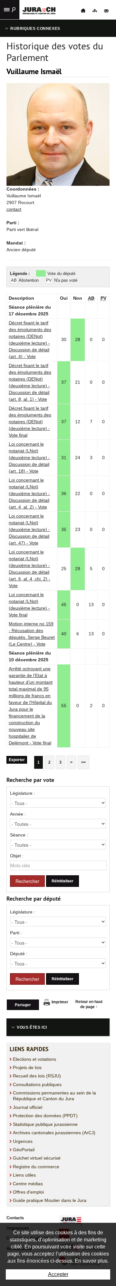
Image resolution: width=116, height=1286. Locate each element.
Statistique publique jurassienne (45, 1124)
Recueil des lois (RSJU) (37, 1075)
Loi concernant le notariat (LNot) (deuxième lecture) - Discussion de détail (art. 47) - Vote (29, 529)
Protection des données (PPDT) (45, 1115)
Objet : (17, 855)
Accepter (58, 1274)
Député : (18, 953)
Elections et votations (34, 1059)
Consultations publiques (37, 1084)
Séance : (19, 834)
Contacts (15, 1217)
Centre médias (28, 1183)
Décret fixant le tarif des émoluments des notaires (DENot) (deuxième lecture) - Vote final (30, 422)
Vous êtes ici (32, 1027)
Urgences (23, 1141)
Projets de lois (27, 1067)
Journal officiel (27, 1107)
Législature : (22, 793)
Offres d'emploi (28, 1192)
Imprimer (60, 1002)
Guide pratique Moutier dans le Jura (49, 1200)
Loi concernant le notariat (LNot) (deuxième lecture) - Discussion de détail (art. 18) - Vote (29, 458)
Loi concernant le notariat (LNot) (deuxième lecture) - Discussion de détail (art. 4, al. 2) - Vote (29, 493)
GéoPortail (23, 1149)
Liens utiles (24, 1175)
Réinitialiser (62, 881)
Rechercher (27, 881)
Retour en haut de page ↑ (88, 1004)
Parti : (16, 932)
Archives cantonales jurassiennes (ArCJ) (54, 1132)
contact (13, 209)
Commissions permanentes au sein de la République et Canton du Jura (54, 1095)
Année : (18, 814)
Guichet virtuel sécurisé (37, 1158)
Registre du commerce (36, 1166)
